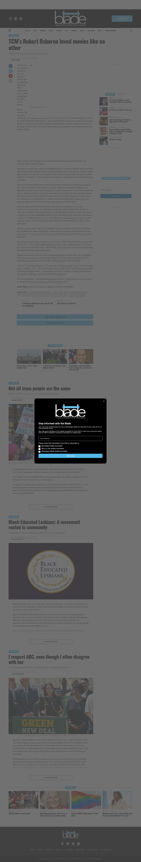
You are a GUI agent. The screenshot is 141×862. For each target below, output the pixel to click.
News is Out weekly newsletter (52, 448)
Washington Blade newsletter (52, 446)
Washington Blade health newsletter (54, 451)
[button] (70, 447)
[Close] (104, 401)
